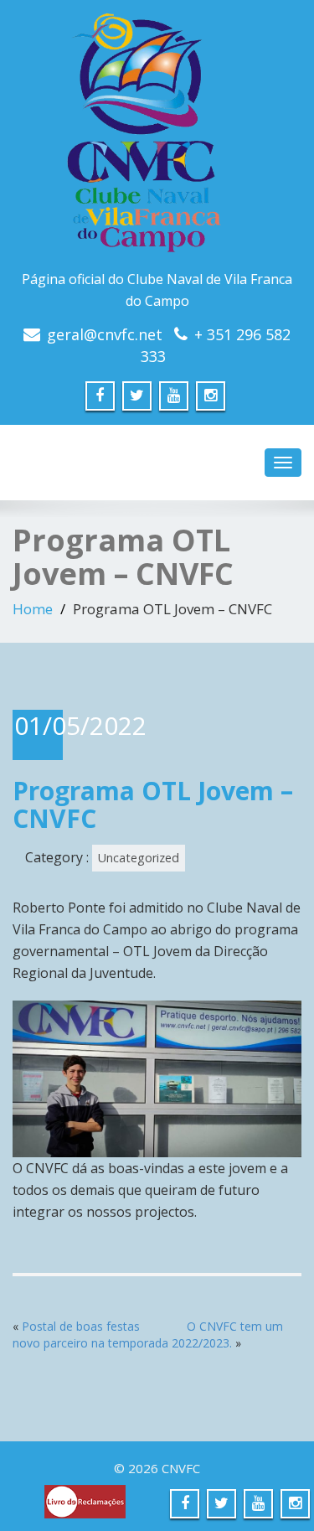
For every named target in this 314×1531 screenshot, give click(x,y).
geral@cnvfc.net (104, 334)
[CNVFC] (157, 138)
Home (33, 608)
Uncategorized (138, 858)
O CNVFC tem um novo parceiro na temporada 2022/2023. (148, 1334)
